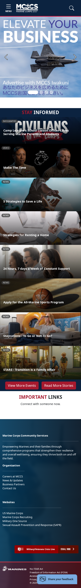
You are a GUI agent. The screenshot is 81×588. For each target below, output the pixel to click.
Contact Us (9, 488)
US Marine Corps (12, 513)
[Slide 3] (46, 92)
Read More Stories (58, 385)
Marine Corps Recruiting (17, 517)
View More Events (22, 385)
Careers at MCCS (12, 476)
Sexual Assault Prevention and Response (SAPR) (31, 525)
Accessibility (36, 575)
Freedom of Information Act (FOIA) (49, 572)
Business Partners (13, 484)
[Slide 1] (33, 92)
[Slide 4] (51, 92)
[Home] (27, 8)
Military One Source (14, 521)
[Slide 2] (41, 92)
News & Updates (12, 480)
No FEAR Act (36, 568)
